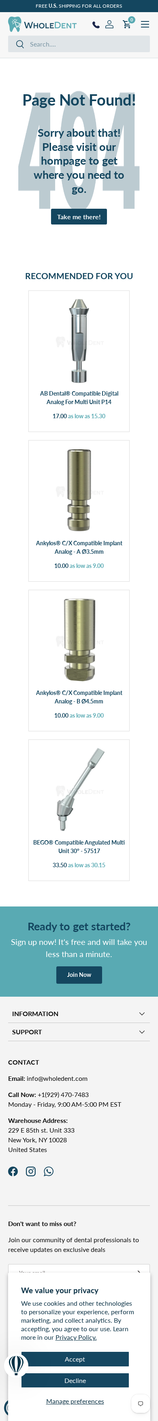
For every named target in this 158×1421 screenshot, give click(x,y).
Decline (75, 1380)
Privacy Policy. (76, 1337)
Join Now (79, 974)
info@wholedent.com (48, 1078)
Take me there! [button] (79, 216)
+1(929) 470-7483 (48, 1094)
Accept (75, 1359)
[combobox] (79, 44)
